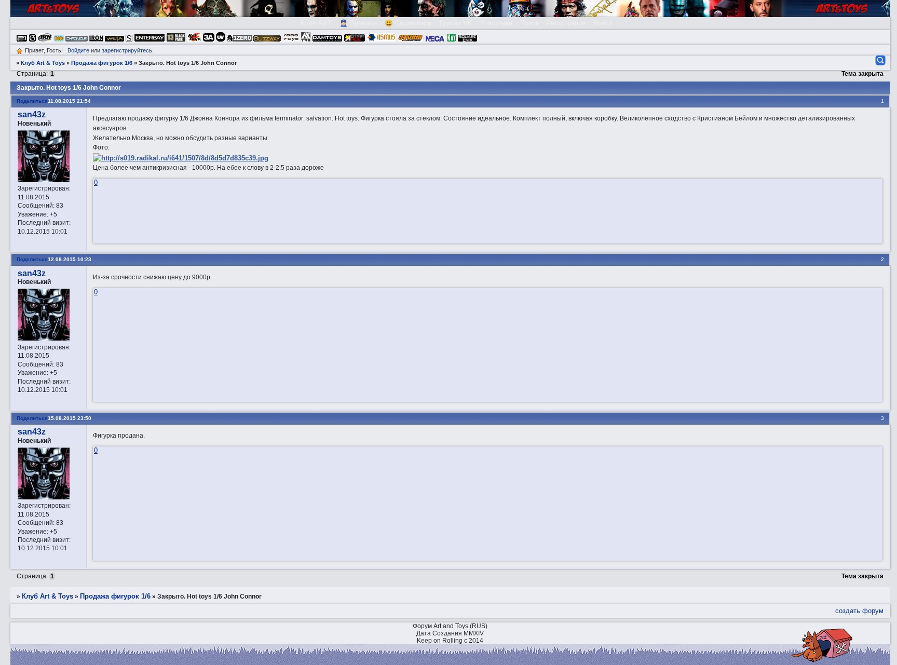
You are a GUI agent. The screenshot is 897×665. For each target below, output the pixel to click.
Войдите (78, 50)
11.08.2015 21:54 (69, 101)
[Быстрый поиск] (880, 60)
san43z (32, 114)
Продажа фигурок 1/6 (101, 63)
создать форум (859, 611)
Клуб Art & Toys (43, 63)
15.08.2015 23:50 (69, 418)
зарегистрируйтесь (127, 50)
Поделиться (32, 101)
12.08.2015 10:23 (69, 259)
